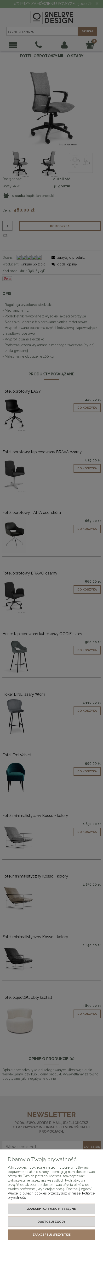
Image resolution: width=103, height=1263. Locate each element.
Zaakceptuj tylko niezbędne (51, 1209)
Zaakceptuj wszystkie (52, 1234)
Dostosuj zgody (51, 1221)
